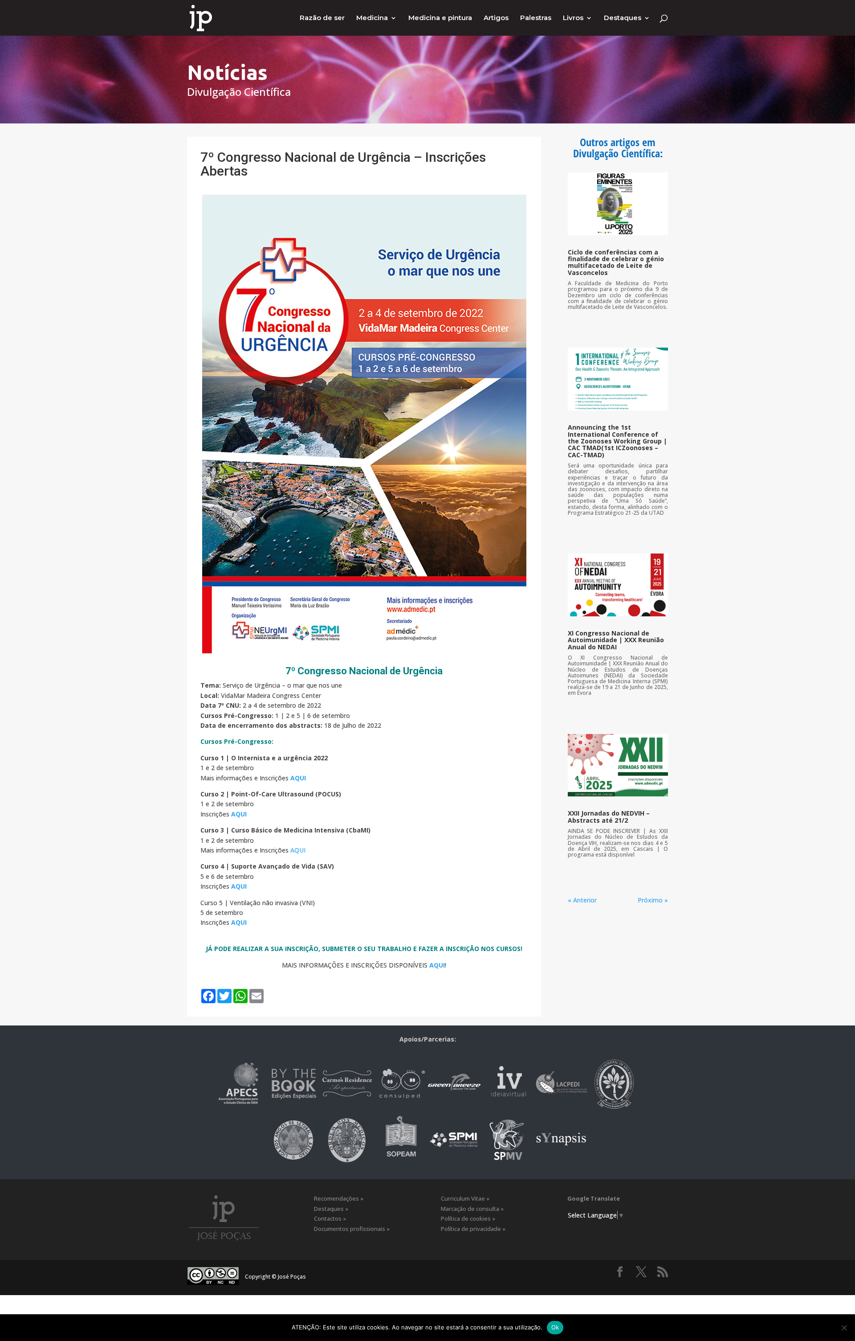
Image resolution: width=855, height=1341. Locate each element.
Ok (555, 1327)
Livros (573, 18)
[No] (843, 1327)
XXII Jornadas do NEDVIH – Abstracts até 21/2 (609, 816)
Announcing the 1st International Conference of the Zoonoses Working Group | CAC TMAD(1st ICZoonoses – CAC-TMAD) (617, 441)
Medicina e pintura (440, 18)
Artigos (496, 18)
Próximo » (653, 900)
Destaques (622, 18)
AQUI (297, 850)
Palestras (535, 18)
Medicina (372, 18)
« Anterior (582, 900)
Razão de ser (322, 18)
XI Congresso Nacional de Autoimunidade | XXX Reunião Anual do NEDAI (616, 640)
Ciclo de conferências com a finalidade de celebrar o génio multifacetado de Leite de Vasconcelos (616, 262)
